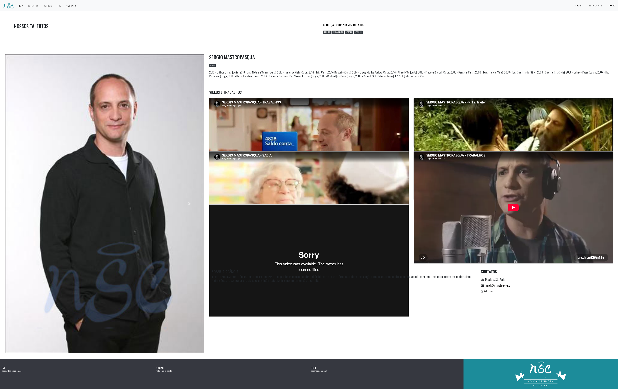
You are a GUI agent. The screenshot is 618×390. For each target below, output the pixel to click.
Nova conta (595, 5)
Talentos (33, 5)
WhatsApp (489, 291)
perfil (313, 368)
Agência (48, 5)
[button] (21, 5)
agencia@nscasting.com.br (497, 285)
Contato (71, 5)
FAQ (59, 5)
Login (579, 5)
